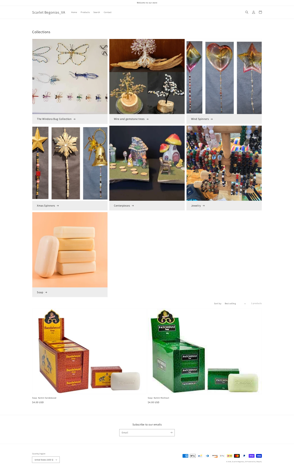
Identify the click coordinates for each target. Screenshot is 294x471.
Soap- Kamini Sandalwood (44, 398)
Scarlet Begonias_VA (239, 462)
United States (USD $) (44, 459)
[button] (246, 12)
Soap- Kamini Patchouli (158, 398)
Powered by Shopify (254, 462)
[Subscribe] (171, 432)
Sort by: (217, 303)
